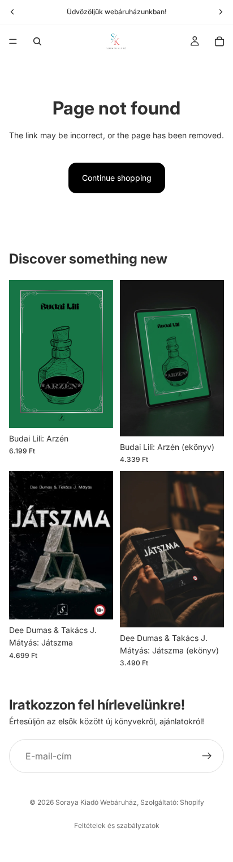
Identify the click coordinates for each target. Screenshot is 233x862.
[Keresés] (37, 41)
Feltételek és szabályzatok (116, 825)
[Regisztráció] (207, 756)
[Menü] (13, 41)
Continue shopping (117, 177)
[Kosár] (219, 41)
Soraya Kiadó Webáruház (96, 802)
